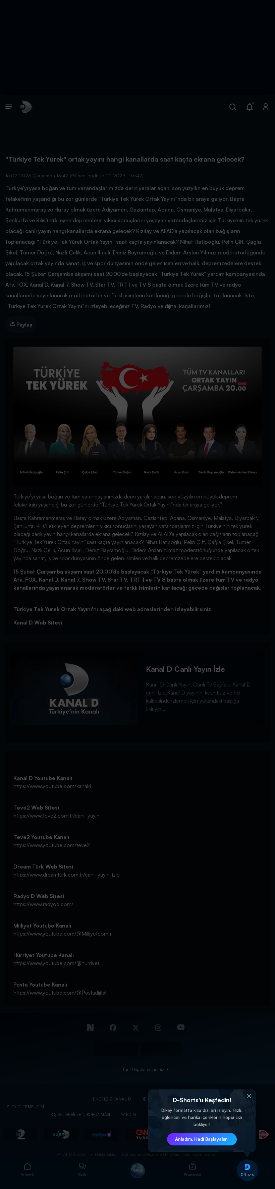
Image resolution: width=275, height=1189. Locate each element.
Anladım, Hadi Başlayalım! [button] (202, 1139)
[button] (249, 1096)
